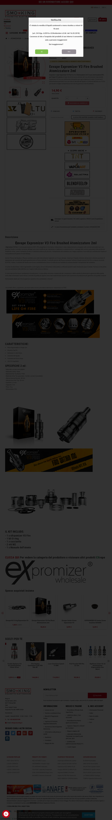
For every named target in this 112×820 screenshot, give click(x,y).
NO (69, 52)
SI (41, 52)
